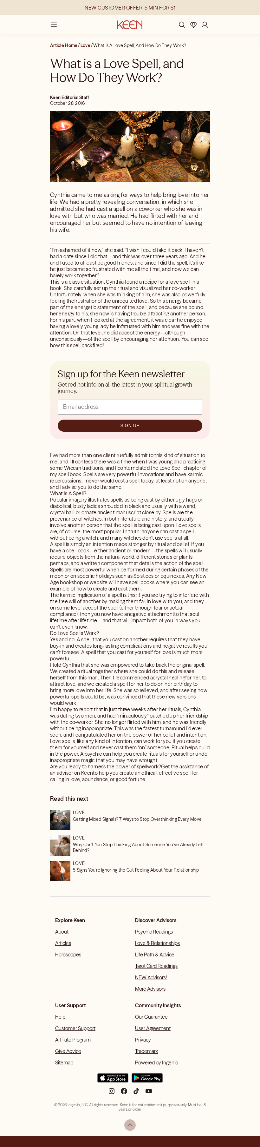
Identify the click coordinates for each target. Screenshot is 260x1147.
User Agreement (153, 1028)
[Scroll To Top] (130, 1125)
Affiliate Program (73, 1039)
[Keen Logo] (129, 24)
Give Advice (68, 1051)
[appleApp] (112, 1080)
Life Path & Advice (154, 954)
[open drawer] (54, 25)
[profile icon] (205, 25)
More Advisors (150, 989)
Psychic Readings (154, 931)
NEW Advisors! (151, 977)
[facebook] (124, 1093)
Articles (63, 943)
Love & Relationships (157, 943)
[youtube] (149, 1093)
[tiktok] (136, 1093)
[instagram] (111, 1093)
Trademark (146, 1051)
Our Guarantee (151, 1017)
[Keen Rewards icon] (193, 25)
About (61, 931)
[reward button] (193, 25)
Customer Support (75, 1028)
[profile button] (205, 25)
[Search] (182, 25)
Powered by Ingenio (156, 1062)
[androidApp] (147, 1080)
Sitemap (64, 1062)
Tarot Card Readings (156, 966)
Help (60, 1017)
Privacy (143, 1039)
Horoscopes (68, 954)
